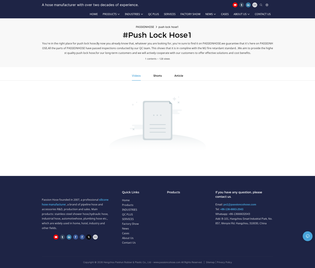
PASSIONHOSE (145, 27)
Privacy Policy (224, 262)
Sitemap (210, 262)
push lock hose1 (168, 27)
